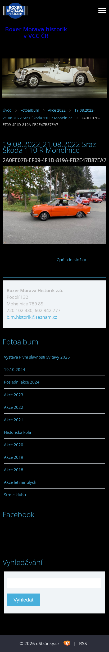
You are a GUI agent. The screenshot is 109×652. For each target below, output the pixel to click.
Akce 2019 (13, 457)
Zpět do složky (71, 259)
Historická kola (17, 432)
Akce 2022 (57, 110)
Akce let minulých (20, 482)
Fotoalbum (29, 110)
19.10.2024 (14, 369)
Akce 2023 (13, 394)
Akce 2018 (13, 469)
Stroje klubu (15, 494)
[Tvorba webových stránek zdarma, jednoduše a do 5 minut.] (66, 643)
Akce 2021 (13, 419)
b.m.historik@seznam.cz (32, 317)
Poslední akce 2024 (21, 382)
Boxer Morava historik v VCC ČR (36, 32)
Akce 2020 (13, 444)
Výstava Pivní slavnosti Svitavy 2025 (37, 357)
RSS (83, 643)
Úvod (7, 110)
